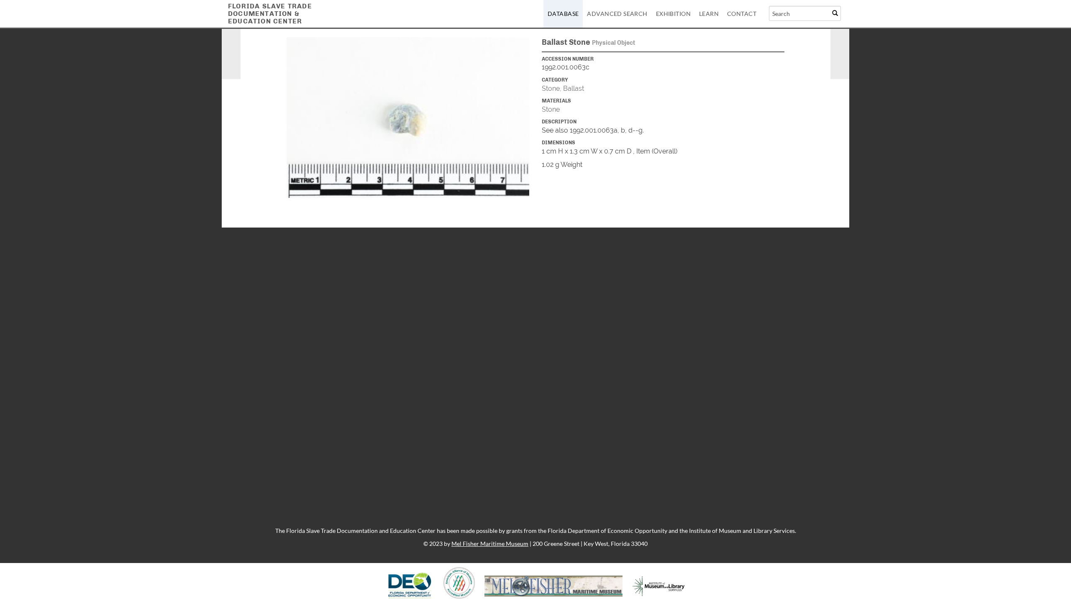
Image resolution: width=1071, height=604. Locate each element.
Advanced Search (617, 13)
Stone (551, 109)
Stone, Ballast (563, 88)
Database (563, 13)
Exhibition (673, 13)
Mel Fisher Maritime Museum (489, 543)
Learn (709, 13)
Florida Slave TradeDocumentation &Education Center (270, 13)
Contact (741, 13)
